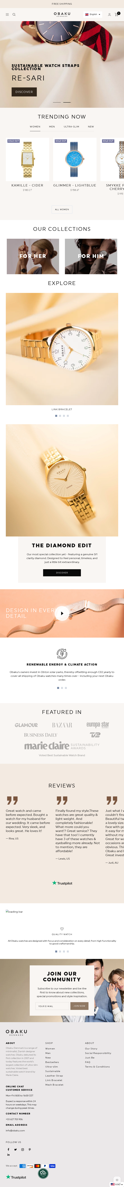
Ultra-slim (71, 127)
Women (35, 127)
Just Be (90, 1058)
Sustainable (52, 1071)
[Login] (109, 14)
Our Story (91, 1049)
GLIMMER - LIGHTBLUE (74, 185)
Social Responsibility (98, 1053)
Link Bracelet (53, 1080)
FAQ (88, 1062)
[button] (92, 14)
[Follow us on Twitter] (15, 1149)
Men (52, 127)
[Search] (14, 14)
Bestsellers (52, 1062)
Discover (62, 573)
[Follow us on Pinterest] (29, 1149)
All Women (62, 209)
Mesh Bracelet (54, 1085)
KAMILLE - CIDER (27, 185)
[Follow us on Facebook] (8, 1149)
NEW (91, 127)
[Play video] (62, 613)
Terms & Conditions (97, 1067)
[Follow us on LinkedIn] (8, 1154)
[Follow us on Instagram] (22, 1149)
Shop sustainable (91, 96)
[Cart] (116, 14)
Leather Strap (54, 1076)
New (48, 1058)
